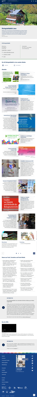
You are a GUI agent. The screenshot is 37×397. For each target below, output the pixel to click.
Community (4, 374)
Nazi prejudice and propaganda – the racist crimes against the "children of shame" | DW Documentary (28, 289)
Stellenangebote (5, 362)
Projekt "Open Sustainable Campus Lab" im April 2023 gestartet (27, 261)
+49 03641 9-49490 (6, 54)
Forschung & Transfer (5, 360)
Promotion (3, 358)
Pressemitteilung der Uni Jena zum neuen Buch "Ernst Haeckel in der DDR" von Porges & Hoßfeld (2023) (9, 280)
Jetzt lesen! (25, 359)
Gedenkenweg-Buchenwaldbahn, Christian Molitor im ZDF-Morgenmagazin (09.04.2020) (28, 280)
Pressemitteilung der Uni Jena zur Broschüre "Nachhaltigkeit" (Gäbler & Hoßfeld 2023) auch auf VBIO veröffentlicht (9, 285)
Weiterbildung (4, 364)
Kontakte (3, 377)
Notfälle (3, 379)
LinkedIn (6, 65)
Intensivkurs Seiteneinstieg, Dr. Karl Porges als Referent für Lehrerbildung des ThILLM (28, 284)
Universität (4, 368)
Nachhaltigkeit (4, 372)
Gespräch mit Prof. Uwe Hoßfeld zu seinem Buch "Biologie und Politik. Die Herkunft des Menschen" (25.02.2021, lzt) (28, 269)
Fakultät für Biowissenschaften (12, 0)
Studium (3, 356)
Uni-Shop (3, 384)
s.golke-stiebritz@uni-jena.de (8, 52)
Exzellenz (3, 370)
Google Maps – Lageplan (6, 50)
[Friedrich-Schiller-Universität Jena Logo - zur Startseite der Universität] (4, 1)
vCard (4, 56)
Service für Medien (5, 382)
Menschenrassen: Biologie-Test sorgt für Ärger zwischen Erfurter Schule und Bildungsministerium (28, 265)
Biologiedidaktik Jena (7, 3)
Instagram (18, 65)
